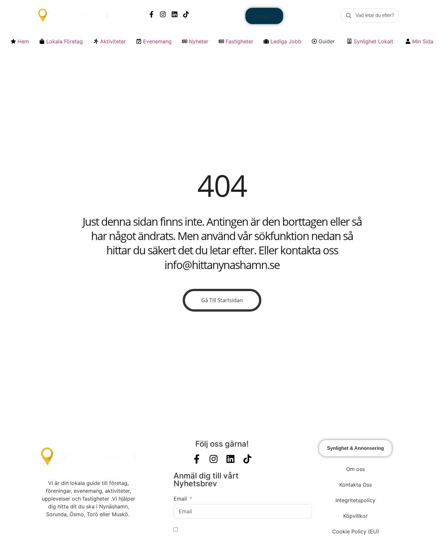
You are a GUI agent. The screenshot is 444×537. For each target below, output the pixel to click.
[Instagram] (163, 14)
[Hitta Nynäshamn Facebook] (151, 14)
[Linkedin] (174, 14)
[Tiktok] (186, 14)
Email (180, 498)
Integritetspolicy (355, 500)
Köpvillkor (355, 516)
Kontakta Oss (355, 484)
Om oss (355, 469)
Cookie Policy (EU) (355, 531)
